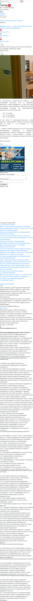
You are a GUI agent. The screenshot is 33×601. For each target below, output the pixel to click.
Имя (1, 181)
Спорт (20, 26)
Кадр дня (3, 20)
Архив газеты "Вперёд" (7, 284)
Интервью (3, 26)
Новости (2, 15)
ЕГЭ (1, 146)
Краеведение (16, 28)
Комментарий (4, 179)
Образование (7, 146)
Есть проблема (18, 20)
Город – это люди (12, 26)
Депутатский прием (6, 28)
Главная (2, 13)
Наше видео (10, 20)
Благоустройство (27, 26)
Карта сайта (3, 308)
